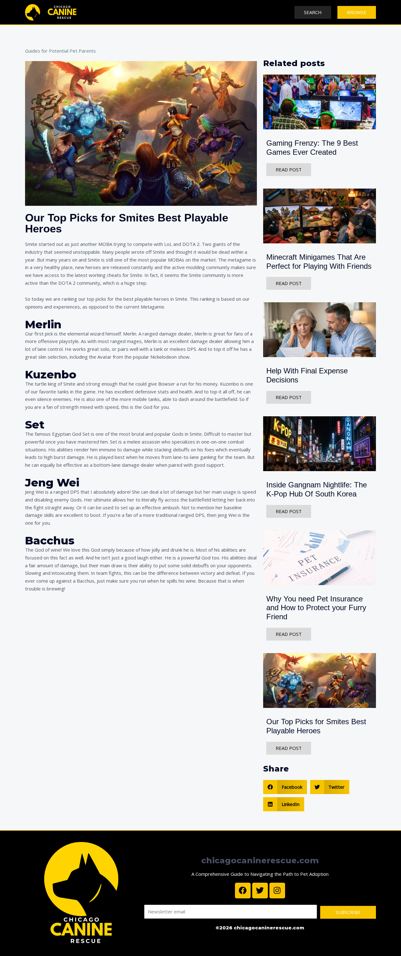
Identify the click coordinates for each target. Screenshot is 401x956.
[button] (285, 787)
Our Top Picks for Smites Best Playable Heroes (316, 726)
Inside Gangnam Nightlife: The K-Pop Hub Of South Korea (316, 489)
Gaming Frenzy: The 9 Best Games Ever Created (312, 147)
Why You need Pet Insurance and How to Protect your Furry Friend (316, 608)
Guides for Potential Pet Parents (60, 51)
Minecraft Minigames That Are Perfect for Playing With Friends (319, 261)
